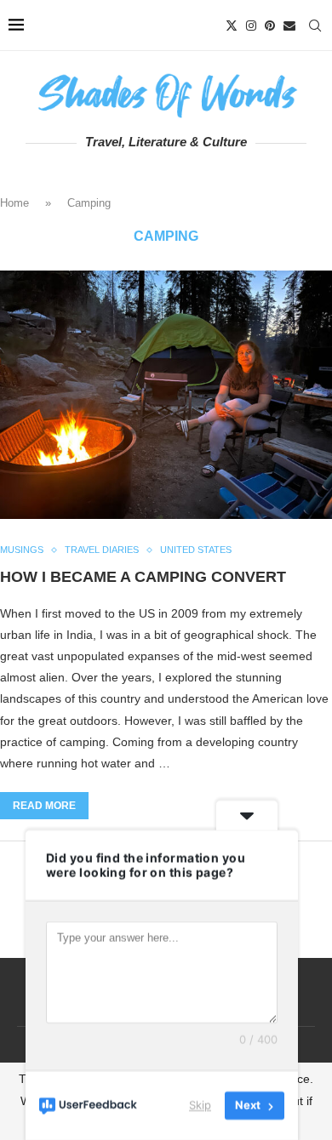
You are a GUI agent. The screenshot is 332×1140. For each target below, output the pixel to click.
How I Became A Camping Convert (143, 576)
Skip (200, 1105)
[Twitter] (232, 25)
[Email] (289, 25)
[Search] (314, 25)
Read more (44, 806)
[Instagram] (251, 25)
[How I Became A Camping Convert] (166, 395)
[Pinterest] (270, 25)
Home (14, 203)
